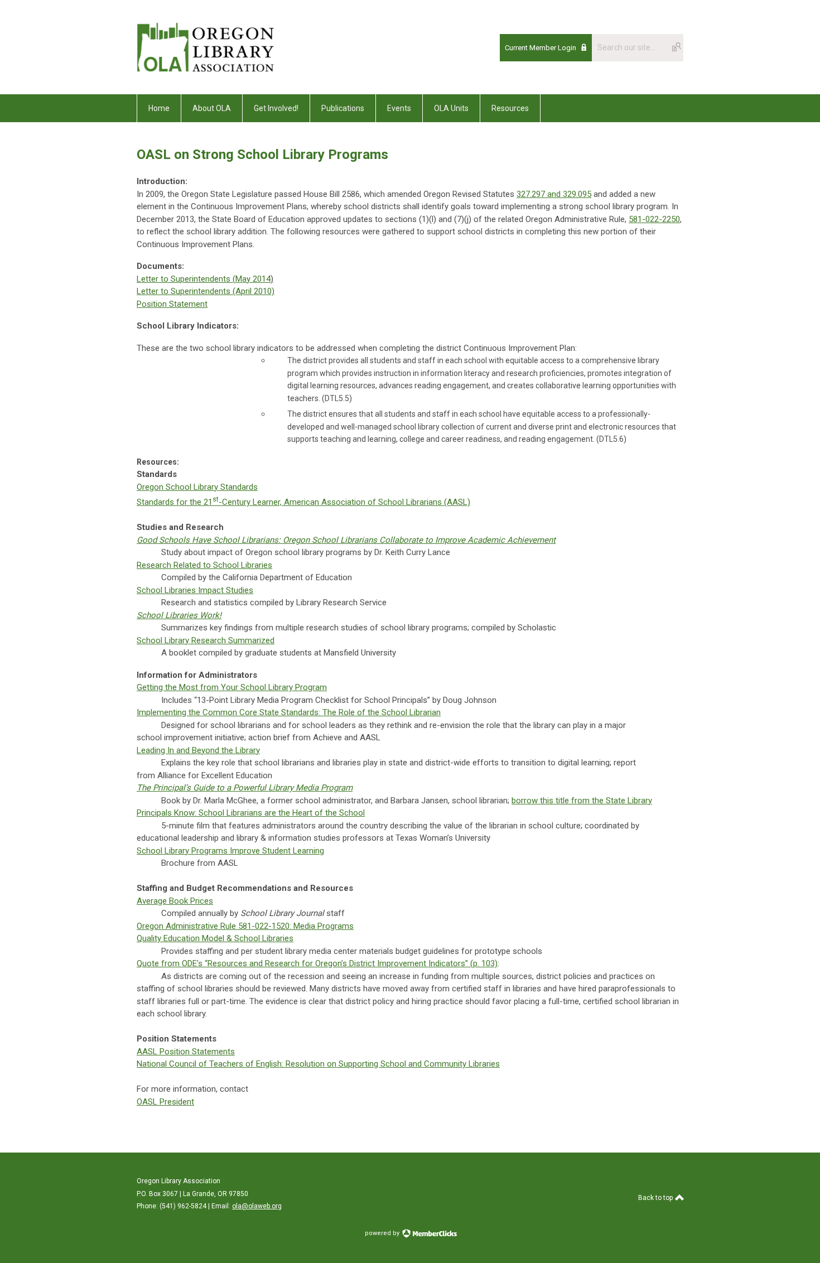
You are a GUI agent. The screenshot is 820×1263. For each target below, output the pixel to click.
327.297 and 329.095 (554, 194)
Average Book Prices (175, 901)
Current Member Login (540, 48)
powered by (383, 1233)
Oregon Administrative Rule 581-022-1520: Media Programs (245, 926)
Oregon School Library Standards (197, 487)
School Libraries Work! (179, 615)
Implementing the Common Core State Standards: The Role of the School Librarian (289, 712)
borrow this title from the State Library (582, 801)
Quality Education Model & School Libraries (215, 938)
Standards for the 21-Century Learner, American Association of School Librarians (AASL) (303, 502)
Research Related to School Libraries (204, 565)
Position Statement (172, 304)
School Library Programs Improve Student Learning (230, 851)
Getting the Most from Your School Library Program (232, 687)
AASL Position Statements (186, 1052)
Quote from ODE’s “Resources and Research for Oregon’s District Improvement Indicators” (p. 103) (317, 963)
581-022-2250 (654, 219)
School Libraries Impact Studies (195, 590)
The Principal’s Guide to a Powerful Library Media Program (245, 788)
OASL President (165, 1102)
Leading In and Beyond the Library (198, 750)
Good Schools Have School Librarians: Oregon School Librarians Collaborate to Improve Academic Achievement (346, 540)
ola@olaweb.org (257, 1206)
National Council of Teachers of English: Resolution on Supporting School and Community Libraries (318, 1064)
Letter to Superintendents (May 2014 (204, 279)
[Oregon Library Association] (205, 69)
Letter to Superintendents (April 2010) (205, 291)
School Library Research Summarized (205, 640)
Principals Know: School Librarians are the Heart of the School (251, 813)
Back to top (656, 1198)
